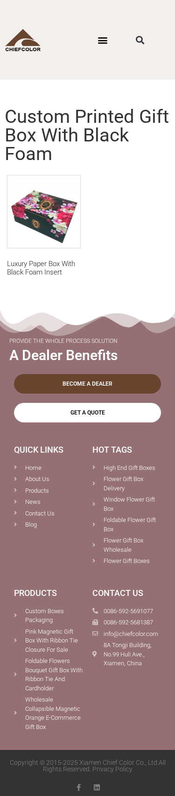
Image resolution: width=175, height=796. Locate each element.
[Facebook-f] (78, 787)
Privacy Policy (112, 769)
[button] (103, 39)
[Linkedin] (96, 787)
